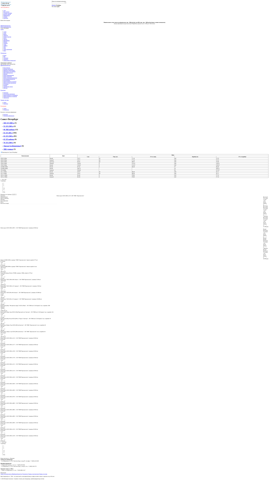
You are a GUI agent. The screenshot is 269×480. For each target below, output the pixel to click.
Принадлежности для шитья (10, 96)
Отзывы (5, 16)
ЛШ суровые (8, 149)
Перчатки (5, 103)
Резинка (5, 85)
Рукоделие (3, 90)
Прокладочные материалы (9, 82)
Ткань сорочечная (7, 49)
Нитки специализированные (10, 77)
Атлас (4, 33)
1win (4, 10)
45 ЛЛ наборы (8, 139)
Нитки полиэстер (7, 76)
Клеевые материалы (8, 69)
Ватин (4, 55)
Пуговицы (5, 84)
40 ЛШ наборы (9, 129)
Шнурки (5, 88)
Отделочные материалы (9, 94)
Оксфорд (5, 43)
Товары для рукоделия (33, 474)
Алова (4, 31)
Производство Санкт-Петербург (9, 152)
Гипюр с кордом (7, 36)
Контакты (5, 18)
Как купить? (6, 11)
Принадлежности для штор (9, 81)
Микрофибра (6, 40)
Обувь (4, 102)
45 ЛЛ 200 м (7, 133)
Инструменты (6, 67)
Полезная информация (8, 115)
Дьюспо (5, 39)
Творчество (6, 97)
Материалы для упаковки (9, 71)
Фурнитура (6, 109)
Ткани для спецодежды (6, 474)
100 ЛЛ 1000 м (8, 123)
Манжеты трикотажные (9, 70)
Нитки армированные (8, 75)
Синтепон (5, 58)
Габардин (5, 35)
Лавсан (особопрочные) (12, 146)
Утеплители (3, 53)
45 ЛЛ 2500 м (8, 136)
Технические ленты (8, 86)
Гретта (4, 38)
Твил (4, 47)
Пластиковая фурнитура (9, 79)
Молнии (5, 74)
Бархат (5, 34)
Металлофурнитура (8, 72)
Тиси (4, 48)
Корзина (54, 5)
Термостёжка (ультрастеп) (9, 60)
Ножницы (5, 92)
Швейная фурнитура (5, 65)
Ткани (2, 29)
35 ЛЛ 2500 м (8, 126)
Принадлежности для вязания (10, 95)
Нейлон (5, 41)
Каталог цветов (7, 14)
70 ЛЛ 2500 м (8, 143)
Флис (4, 50)
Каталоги (5, 114)
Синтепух (5, 59)
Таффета (5, 45)
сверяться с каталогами (22, 64)
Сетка (4, 44)
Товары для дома (5, 100)
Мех (4, 56)
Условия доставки (7, 13)
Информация (6, 15)
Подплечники (6, 80)
